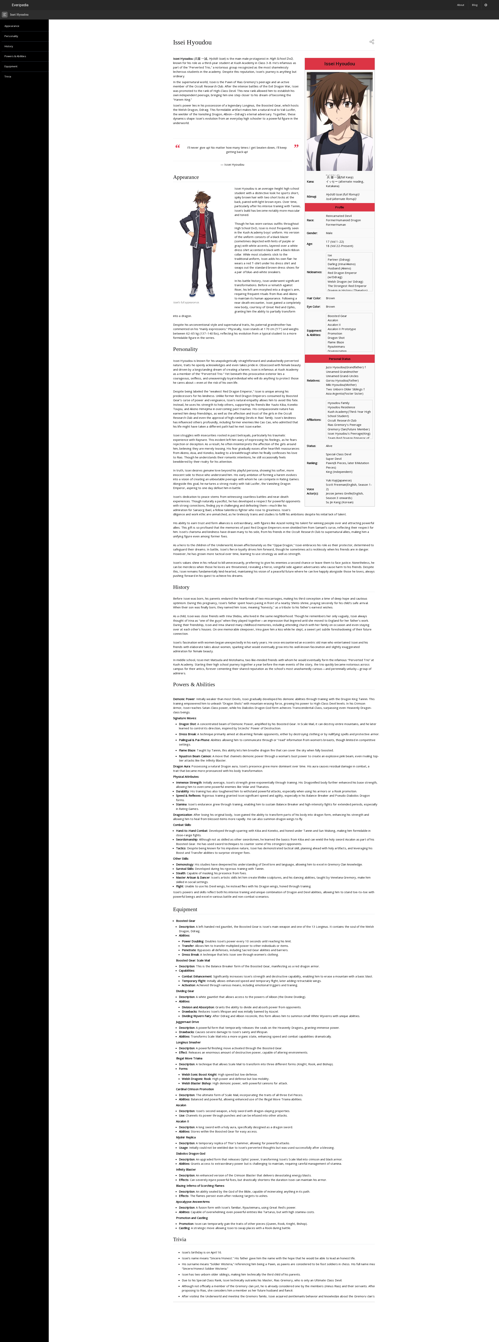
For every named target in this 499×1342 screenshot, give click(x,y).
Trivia (7, 76)
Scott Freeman (336, 484)
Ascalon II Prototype (342, 329)
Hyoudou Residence (341, 407)
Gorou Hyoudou (337, 380)
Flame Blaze (336, 342)
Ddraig (344, 259)
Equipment (10, 66)
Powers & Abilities (15, 56)
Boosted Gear (337, 316)
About (460, 5)
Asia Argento (334, 393)
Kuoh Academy (338, 412)
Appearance (11, 26)
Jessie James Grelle (339, 493)
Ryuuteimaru (336, 346)
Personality (11, 36)
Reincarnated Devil (339, 216)
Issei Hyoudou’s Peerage (345, 433)
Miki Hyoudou (335, 385)
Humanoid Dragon (348, 220)
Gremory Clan (337, 429)
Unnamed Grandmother (342, 372)
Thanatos (360, 290)
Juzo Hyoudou (335, 367)
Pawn (330, 463)
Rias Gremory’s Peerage (344, 425)
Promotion (335, 333)
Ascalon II (334, 325)
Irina (342, 264)
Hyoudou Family (338, 403)
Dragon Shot (336, 338)
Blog (474, 5)
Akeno (350, 264)
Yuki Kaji (331, 480)
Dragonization (337, 351)
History (8, 46)
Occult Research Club (342, 420)
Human (341, 224)
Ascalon (333, 320)
